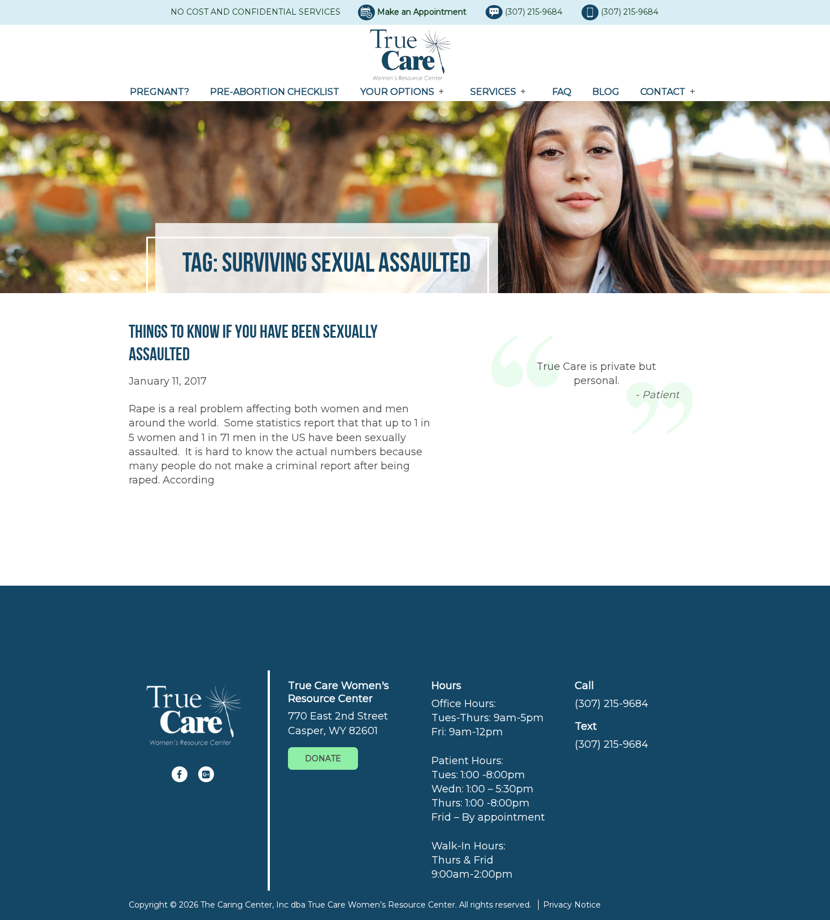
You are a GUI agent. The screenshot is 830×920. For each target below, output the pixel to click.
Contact (662, 91)
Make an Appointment (421, 12)
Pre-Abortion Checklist (274, 91)
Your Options (397, 91)
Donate (323, 758)
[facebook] (179, 774)
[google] (206, 774)
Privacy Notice (572, 905)
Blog (605, 91)
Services (493, 91)
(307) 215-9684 (535, 12)
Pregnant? (159, 91)
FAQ (561, 91)
